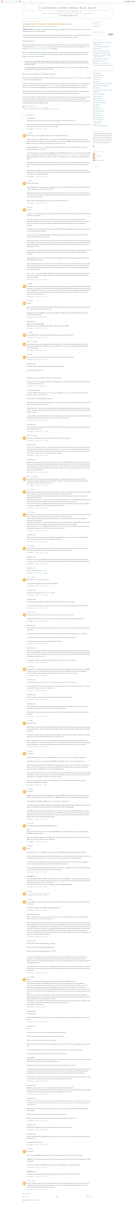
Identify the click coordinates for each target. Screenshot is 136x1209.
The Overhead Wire (98, 115)
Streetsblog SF (96, 107)
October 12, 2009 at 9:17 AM (37, 296)
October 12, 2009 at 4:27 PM (37, 895)
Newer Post (25, 1196)
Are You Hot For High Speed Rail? (101, 46)
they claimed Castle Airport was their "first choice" (38, 48)
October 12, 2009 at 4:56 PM (37, 936)
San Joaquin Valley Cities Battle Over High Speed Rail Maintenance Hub (47, 24)
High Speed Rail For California (100, 59)
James (28, 181)
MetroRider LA (97, 81)
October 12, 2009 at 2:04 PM (37, 716)
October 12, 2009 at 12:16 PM (37, 564)
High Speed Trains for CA (99, 61)
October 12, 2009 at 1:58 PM (37, 699)
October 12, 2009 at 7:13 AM (37, 203)
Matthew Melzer (97, 156)
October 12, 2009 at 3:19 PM (37, 785)
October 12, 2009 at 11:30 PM (37, 1094)
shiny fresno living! (47, 592)
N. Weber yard (40, 147)
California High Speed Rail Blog (68, 7)
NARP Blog (96, 92)
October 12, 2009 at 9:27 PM (37, 973)
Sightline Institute (97, 98)
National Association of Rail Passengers (103, 90)
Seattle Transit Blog (98, 96)
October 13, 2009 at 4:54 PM (37, 1189)
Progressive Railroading (99, 94)
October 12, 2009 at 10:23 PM (37, 1022)
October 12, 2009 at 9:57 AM (37, 359)
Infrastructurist (96, 77)
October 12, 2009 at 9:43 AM (37, 337)
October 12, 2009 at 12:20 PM (37, 573)
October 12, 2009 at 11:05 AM (37, 541)
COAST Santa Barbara (98, 75)
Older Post (88, 1196)
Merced (56, 109)
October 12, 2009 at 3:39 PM (37, 819)
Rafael (28, 133)
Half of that (46, 858)
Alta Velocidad (96, 73)
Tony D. (29, 823)
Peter (28, 284)
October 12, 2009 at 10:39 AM (37, 472)
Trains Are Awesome (98, 119)
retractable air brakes (34, 273)
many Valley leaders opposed (77, 78)
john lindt (29, 489)
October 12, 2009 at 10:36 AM (37, 455)
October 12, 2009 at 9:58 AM (37, 386)
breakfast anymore (42, 570)
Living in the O (97, 79)
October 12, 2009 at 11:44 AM (37, 552)
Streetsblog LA (96, 105)
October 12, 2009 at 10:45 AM (37, 485)
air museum (31, 309)
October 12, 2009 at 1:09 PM (37, 662)
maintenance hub (48, 109)
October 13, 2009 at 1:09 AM (37, 1167)
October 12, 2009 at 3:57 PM (37, 872)
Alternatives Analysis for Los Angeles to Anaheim (69, 155)
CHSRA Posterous (97, 44)
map (41, 429)
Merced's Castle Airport (40, 47)
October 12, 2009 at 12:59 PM (37, 644)
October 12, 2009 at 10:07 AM (37, 420)
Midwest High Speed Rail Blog (101, 86)
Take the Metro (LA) (98, 109)
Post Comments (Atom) (35, 1200)
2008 (96, 26)
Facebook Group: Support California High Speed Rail (102, 56)
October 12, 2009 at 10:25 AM (37, 440)
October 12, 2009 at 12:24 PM (37, 595)
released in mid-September (54, 85)
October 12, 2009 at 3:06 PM (37, 747)
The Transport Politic (98, 117)
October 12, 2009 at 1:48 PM (37, 690)
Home (57, 1196)
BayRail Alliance (97, 48)
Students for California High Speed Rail (103, 65)
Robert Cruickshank (98, 160)
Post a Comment (27, 1193)
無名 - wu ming (31, 341)
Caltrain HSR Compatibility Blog (101, 53)
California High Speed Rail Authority (102, 42)
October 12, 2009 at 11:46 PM (37, 1144)
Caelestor (29, 666)
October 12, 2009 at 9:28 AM (37, 317)
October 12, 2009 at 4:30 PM (37, 910)
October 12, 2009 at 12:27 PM (37, 608)
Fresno (40, 109)
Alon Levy (29, 577)
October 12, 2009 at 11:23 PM (37, 1081)
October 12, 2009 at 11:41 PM (37, 1120)
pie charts (37, 852)
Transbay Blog (96, 123)
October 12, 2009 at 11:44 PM (37, 1130)
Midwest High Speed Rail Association (102, 83)
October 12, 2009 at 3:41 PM (37, 841)
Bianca (95, 154)
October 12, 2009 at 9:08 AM (37, 279)
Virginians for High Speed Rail (100, 126)
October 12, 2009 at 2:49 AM (37, 129)
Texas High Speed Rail (98, 111)
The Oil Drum (96, 113)
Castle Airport (32, 109)
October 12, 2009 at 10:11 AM (37, 431)
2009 (96, 24)
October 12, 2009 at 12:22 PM (37, 586)
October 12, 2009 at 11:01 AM (37, 508)
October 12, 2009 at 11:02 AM (37, 530)
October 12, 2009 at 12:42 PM (37, 621)
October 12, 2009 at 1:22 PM (37, 675)
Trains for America (97, 121)
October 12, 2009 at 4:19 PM (37, 887)
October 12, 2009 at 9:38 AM (37, 328)
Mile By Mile (96, 88)
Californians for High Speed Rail (101, 51)
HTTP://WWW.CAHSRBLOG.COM (68, 15)
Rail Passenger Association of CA (101, 63)
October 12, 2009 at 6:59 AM (37, 176)
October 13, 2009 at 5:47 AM (37, 1176)
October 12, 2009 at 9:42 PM (37, 1007)
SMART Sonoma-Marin (99, 100)
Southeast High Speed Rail (99, 102)
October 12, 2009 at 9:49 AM (37, 350)
